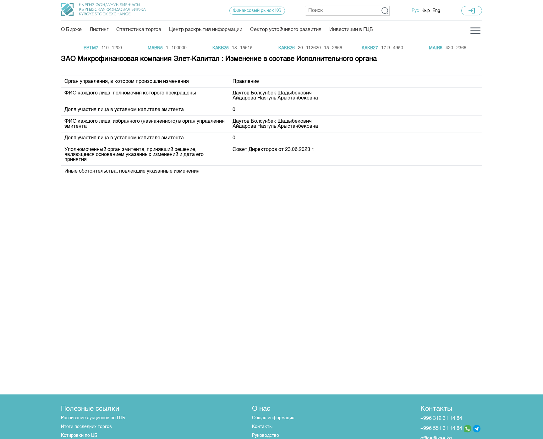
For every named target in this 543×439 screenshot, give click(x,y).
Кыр (425, 10)
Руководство (265, 435)
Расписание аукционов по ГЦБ (93, 418)
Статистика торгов (138, 29)
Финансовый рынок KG (257, 10)
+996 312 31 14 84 (441, 418)
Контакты (262, 427)
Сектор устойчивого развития (285, 29)
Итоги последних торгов (86, 427)
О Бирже (71, 29)
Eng (436, 10)
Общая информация (273, 418)
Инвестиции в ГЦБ (351, 29)
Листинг (99, 29)
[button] (385, 11)
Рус (415, 10)
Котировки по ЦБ (79, 435)
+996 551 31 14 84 (441, 428)
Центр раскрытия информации (205, 29)
